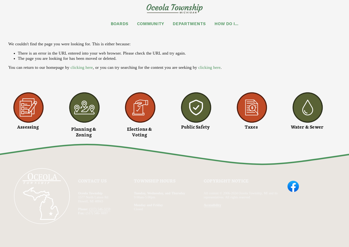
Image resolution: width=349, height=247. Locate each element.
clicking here (82, 67)
